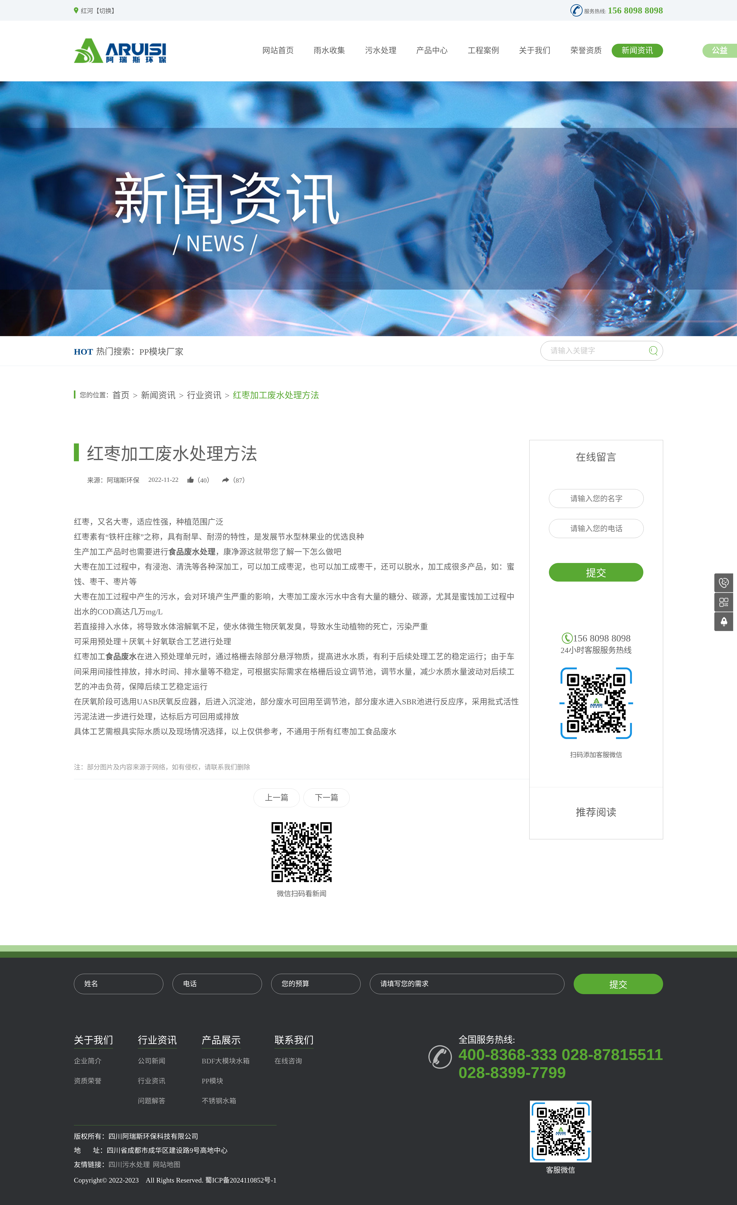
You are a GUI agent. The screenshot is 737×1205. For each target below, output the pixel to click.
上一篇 (276, 797)
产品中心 (432, 50)
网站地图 (166, 1165)
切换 (105, 10)
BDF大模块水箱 (226, 1061)
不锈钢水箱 (219, 1101)
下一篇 (326, 797)
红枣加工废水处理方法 (276, 395)
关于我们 (534, 50)
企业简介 (88, 1061)
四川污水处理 (129, 1165)
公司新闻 (151, 1061)
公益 (720, 50)
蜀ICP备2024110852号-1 (241, 1180)
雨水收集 (329, 50)
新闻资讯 (637, 50)
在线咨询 (288, 1061)
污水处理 (381, 50)
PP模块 (212, 1081)
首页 (121, 395)
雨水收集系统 (165, 352)
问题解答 (151, 1101)
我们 (230, 767)
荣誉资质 (586, 50)
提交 (596, 573)
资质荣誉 (88, 1081)
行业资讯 (204, 395)
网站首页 (278, 50)
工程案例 (483, 50)
